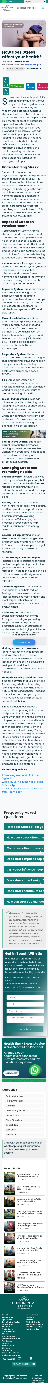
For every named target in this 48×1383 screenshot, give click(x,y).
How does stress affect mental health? (25, 837)
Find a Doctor (8, 1329)
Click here (24, 642)
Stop (6, 93)
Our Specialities (9, 1331)
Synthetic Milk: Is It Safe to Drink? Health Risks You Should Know (29, 1176)
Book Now (10, 2)
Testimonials (8, 1346)
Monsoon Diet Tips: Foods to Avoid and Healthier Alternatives (29, 1250)
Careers (5, 1343)
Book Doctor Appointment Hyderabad (8, 1317)
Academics (7, 1341)
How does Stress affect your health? (25, 827)
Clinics (5, 1334)
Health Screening (34, 1327)
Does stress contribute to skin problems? (25, 891)
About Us (6, 1327)
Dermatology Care (15, 1110)
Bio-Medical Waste (10, 1353)
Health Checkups (14, 1100)
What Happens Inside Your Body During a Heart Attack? (30, 1225)
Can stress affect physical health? (25, 848)
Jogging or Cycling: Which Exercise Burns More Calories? (29, 1201)
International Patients (32, 1316)
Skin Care (11, 1129)
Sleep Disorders (14, 1120)
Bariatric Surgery (14, 1096)
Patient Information (11, 1338)
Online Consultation (11, 1355)
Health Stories (32, 1329)
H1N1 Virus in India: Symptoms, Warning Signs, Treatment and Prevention (30, 1287)
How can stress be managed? (25, 902)
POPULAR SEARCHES (22, 1364)
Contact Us (7, 1350)
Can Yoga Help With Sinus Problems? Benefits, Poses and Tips (29, 1213)
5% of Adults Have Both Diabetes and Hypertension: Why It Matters (28, 1190)
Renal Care (11, 1134)
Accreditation (13, 1115)
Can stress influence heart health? (25, 869)
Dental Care (12, 1125)
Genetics (10, 1105)
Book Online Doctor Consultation (11, 1323)
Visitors (29, 1319)
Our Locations (8, 1336)
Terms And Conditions (37, 1377)
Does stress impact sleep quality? (25, 859)
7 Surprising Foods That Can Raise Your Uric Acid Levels (29, 1275)
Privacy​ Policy (37, 1380)
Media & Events (33, 1322)
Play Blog (6, 83)
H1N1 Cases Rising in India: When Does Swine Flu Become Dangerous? (29, 1238)
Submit (24, 1029)
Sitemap (6, 1348)
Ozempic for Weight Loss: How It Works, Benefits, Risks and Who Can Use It (29, 1262)
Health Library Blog (34, 1324)
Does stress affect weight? (25, 880)
